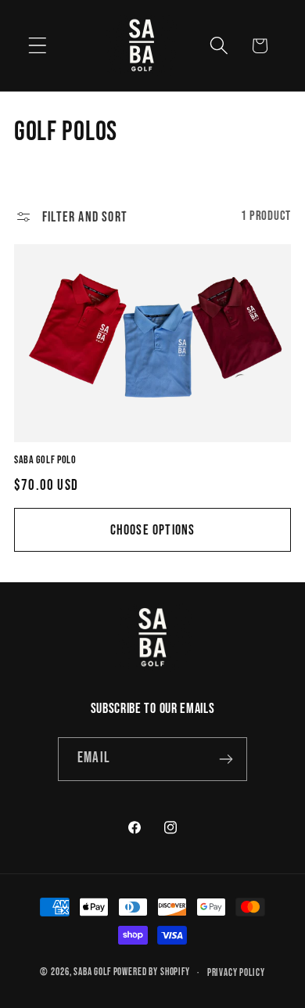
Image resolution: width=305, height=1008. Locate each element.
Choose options (153, 530)
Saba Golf (92, 973)
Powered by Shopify (151, 973)
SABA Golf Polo (45, 460)
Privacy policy (236, 973)
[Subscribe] (225, 759)
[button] (38, 46)
